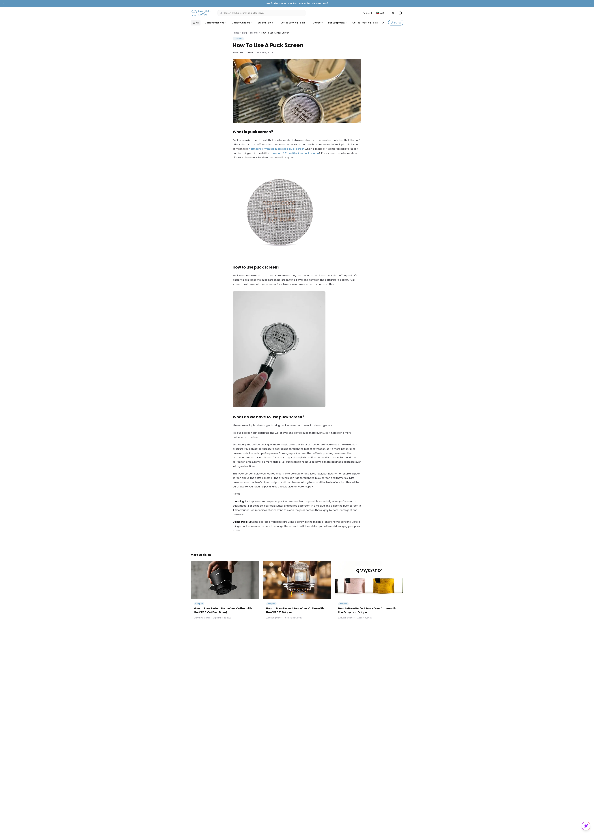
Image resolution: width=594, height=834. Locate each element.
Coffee (317, 22)
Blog (244, 32)
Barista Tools (265, 22)
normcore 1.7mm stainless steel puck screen (276, 149)
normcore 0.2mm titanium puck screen (294, 153)
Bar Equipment (336, 22)
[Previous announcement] (3, 3)
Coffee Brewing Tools (292, 22)
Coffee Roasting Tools (365, 22)
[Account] (393, 13)
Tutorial (254, 32)
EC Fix (397, 22)
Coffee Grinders (241, 22)
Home (236, 32)
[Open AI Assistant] (586, 826)
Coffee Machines (214, 22)
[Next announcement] (590, 3)
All (197, 22)
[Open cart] (400, 13)
